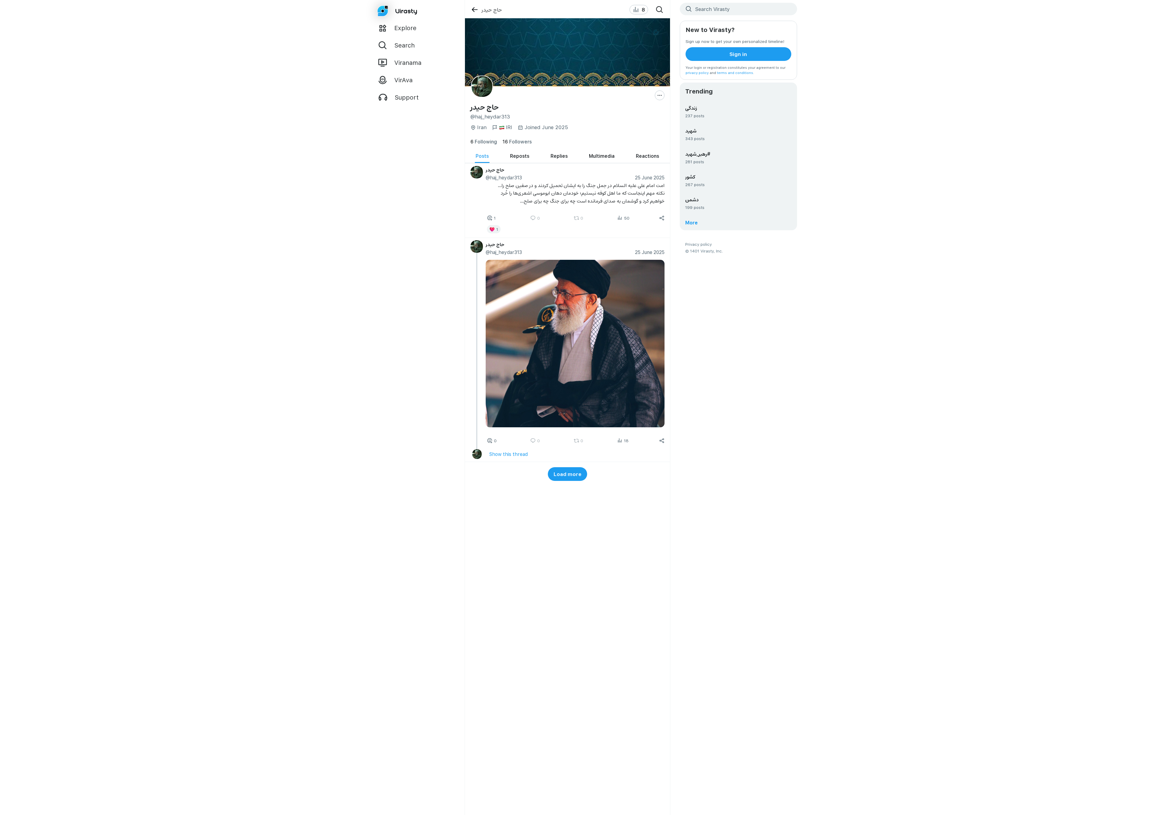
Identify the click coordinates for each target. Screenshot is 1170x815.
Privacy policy (698, 244)
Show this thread (508, 454)
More (691, 222)
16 (517, 141)
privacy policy (697, 72)
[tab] (482, 156)
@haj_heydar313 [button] (503, 177)
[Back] (474, 9)
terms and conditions (735, 72)
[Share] (662, 218)
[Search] (660, 10)
